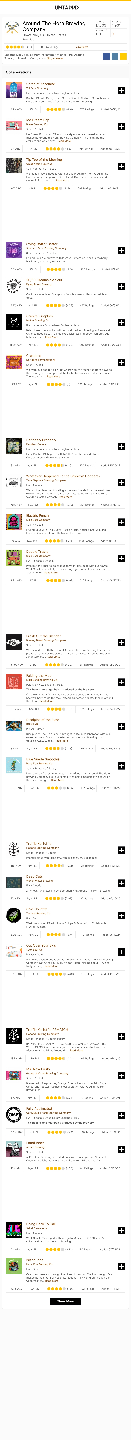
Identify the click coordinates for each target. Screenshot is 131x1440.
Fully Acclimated (39, 1109)
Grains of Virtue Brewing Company (47, 1073)
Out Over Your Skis (41, 945)
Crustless (33, 356)
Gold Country (36, 909)
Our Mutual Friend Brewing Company (48, 1112)
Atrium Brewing (35, 1147)
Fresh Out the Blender (43, 636)
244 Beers (82, 47)
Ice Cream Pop (37, 120)
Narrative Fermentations (40, 359)
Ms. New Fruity (38, 1069)
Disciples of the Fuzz (42, 720)
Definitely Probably (41, 440)
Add (121, 90)
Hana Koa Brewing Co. (39, 763)
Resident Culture (36, 444)
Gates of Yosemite (40, 84)
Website (123, 56)
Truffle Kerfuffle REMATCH (47, 1030)
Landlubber (35, 1143)
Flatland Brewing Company (42, 847)
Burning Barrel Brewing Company (46, 640)
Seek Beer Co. (34, 949)
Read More (64, 141)
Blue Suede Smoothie (43, 759)
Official (112, 47)
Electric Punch (37, 516)
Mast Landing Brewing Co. (42, 679)
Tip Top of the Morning (44, 160)
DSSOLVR (32, 724)
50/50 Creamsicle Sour (44, 280)
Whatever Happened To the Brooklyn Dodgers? (63, 476)
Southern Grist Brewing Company (46, 248)
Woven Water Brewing (39, 880)
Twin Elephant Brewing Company (46, 480)
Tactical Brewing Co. (38, 913)
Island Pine (34, 1260)
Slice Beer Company (38, 519)
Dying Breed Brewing (39, 284)
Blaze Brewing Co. (37, 124)
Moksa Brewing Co (37, 320)
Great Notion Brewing (39, 163)
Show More (55, 58)
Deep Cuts (34, 876)
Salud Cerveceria (36, 1228)
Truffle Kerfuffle (38, 844)
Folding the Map (39, 676)
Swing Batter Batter (42, 244)
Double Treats (37, 552)
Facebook (106, 56)
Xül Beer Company (37, 88)
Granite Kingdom (39, 316)
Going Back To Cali (41, 1224)
